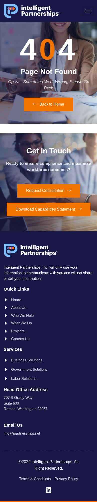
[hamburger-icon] (87, 11)
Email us (13, 425)
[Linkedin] (48, 490)
